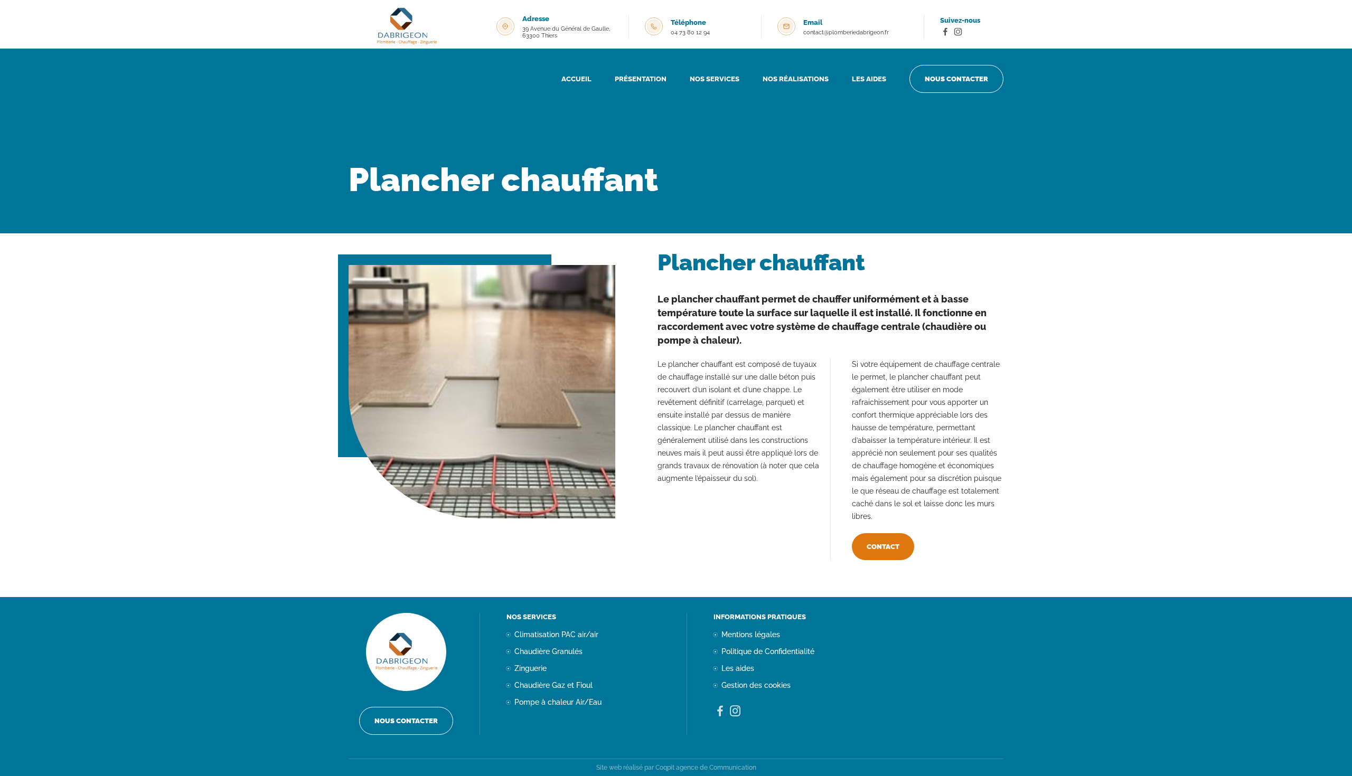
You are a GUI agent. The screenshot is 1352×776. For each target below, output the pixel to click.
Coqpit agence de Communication (705, 767)
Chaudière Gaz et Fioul (553, 685)
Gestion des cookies (756, 685)
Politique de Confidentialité (767, 651)
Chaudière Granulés (548, 651)
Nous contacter (956, 79)
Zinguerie (530, 668)
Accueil (576, 79)
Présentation (640, 79)
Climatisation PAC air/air (556, 634)
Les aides (869, 79)
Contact (883, 547)
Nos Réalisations (796, 79)
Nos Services (714, 79)
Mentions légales (750, 634)
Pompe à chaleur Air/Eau (558, 702)
